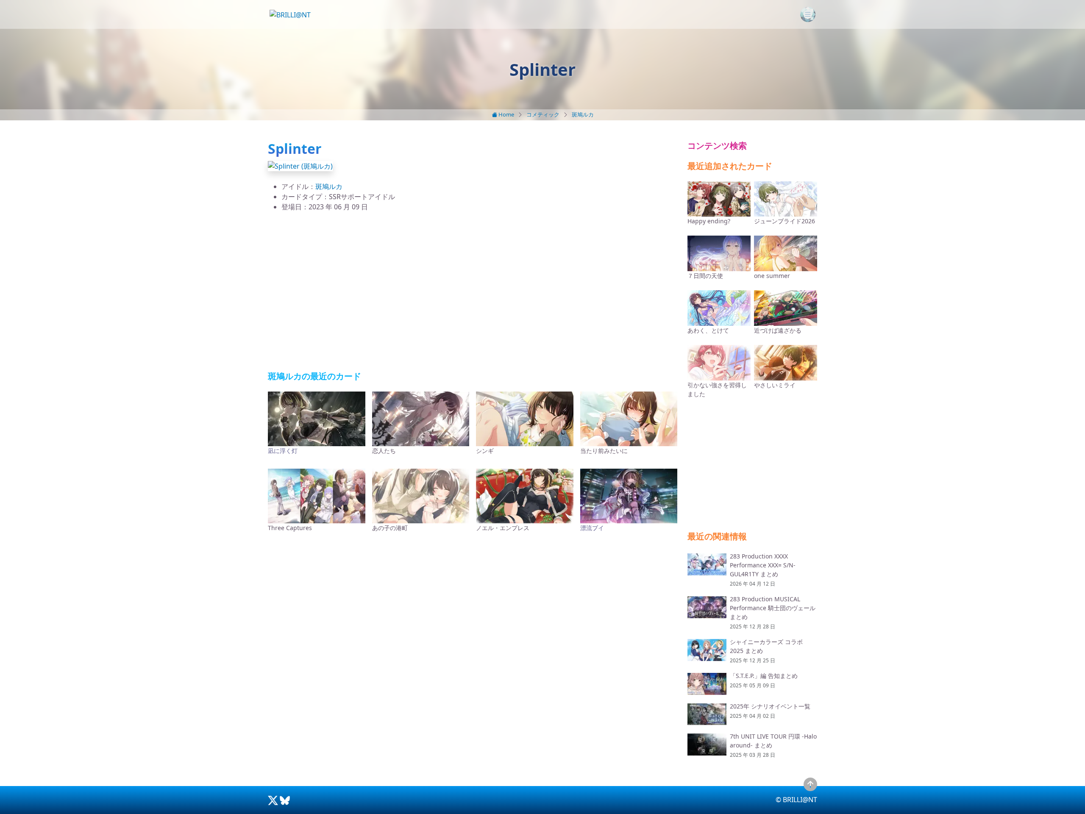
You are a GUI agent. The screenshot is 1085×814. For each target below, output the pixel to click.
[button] (300, 165)
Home (505, 114)
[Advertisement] (472, 291)
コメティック (542, 114)
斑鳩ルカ (583, 114)
